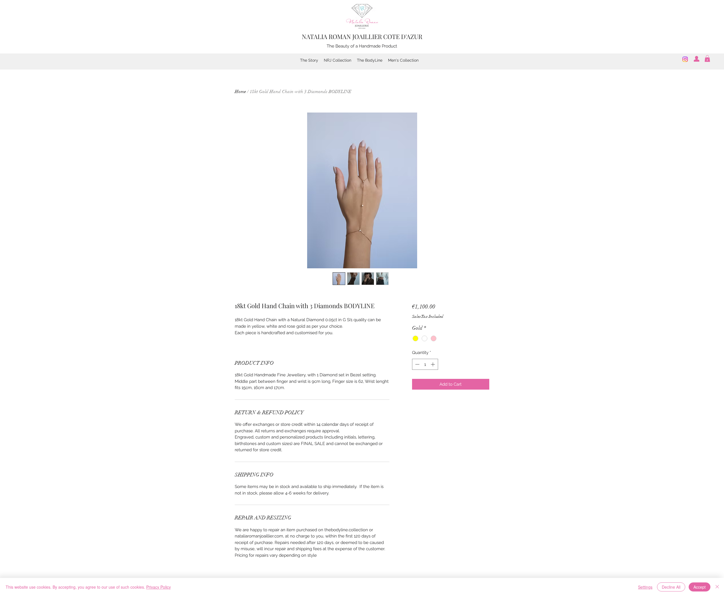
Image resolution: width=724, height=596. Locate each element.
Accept (699, 587)
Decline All (671, 587)
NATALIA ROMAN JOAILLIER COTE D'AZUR (362, 36)
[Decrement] (417, 364)
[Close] (717, 586)
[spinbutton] (425, 364)
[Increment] (433, 364)
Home (240, 91)
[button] (707, 58)
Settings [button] (645, 587)
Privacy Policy (158, 587)
